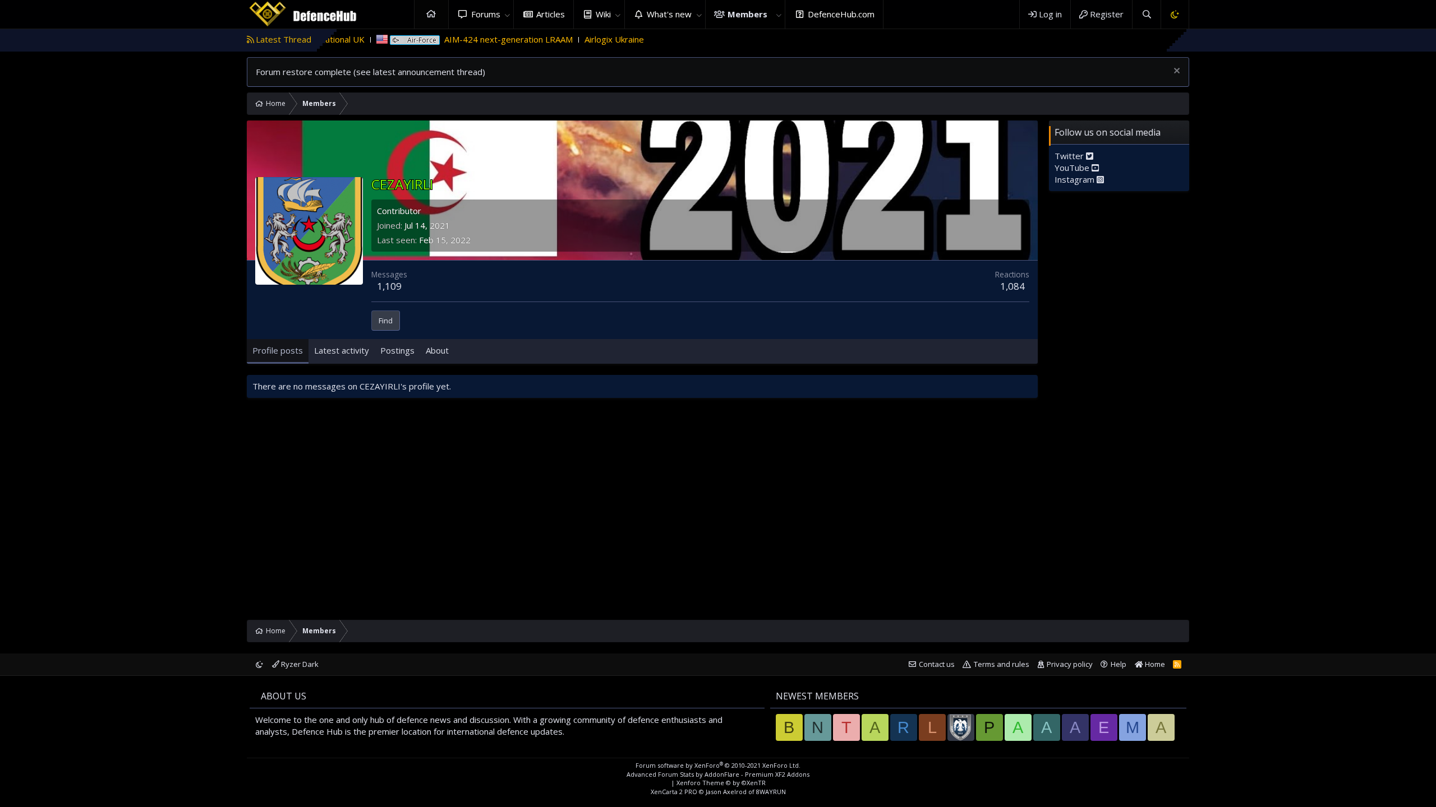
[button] (507, 14)
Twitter (1070, 155)
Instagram (1076, 179)
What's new (669, 14)
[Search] (1146, 14)
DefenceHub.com (841, 14)
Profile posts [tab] (277, 350)
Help (1118, 664)
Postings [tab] (397, 350)
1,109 (389, 286)
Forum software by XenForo (718, 765)
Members (747, 14)
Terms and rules (1001, 664)
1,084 (1012, 286)
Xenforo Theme (721, 782)
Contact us (937, 664)
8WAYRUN (771, 791)
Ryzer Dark (299, 664)
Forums (485, 14)
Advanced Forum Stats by (718, 774)
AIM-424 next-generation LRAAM (464, 39)
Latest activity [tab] (341, 350)
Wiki (603, 14)
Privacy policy (1070, 664)
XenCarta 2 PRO (674, 791)
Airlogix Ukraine (570, 39)
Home (431, 14)
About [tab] (437, 350)
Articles (550, 14)
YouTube (1073, 167)
